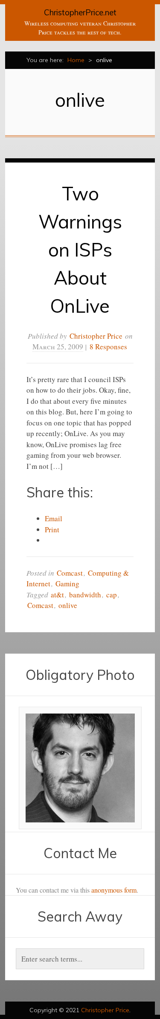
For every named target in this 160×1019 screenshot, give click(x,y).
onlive (67, 605)
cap (111, 594)
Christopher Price (96, 336)
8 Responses (108, 346)
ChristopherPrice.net (80, 12)
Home (75, 60)
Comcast (70, 573)
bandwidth (85, 594)
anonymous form (114, 889)
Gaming (67, 583)
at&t (57, 594)
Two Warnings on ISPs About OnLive (80, 249)
